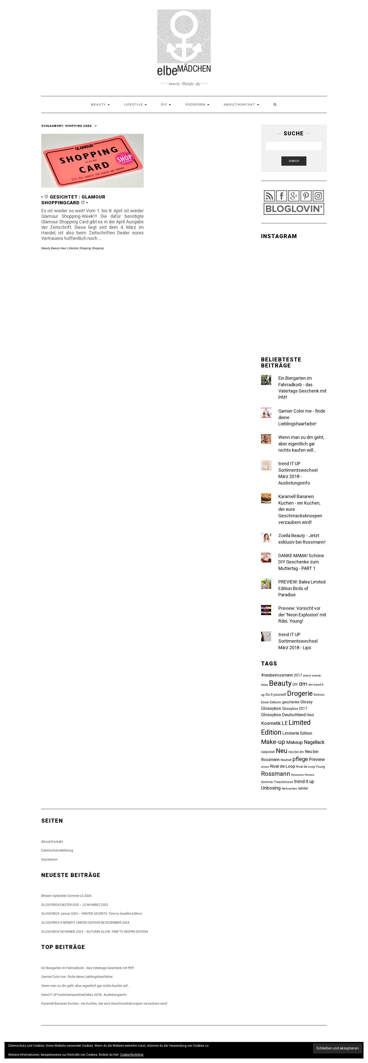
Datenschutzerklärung (57, 850)
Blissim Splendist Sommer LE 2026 (66, 896)
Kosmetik (271, 723)
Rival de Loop (282, 766)
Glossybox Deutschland (283, 714)
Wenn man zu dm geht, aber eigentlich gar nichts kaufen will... (301, 444)
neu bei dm (296, 752)
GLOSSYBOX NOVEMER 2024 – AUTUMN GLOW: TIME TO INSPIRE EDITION (94, 931)
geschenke (290, 702)
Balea (264, 685)
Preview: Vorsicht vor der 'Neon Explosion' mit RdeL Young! (302, 615)
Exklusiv (275, 702)
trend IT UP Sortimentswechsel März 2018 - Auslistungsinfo (84, 995)
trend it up (304, 781)
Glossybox (271, 708)
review (265, 766)
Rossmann (275, 773)
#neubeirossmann (277, 675)
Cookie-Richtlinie (131, 1054)
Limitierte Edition (297, 733)
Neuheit (286, 760)
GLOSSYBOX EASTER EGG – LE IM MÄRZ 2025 (74, 905)
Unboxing (271, 788)
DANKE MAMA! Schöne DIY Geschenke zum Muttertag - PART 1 (301, 562)
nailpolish (268, 752)
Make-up (273, 741)
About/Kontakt (240, 104)
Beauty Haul (58, 248)
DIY (164, 104)
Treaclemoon (283, 782)
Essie (265, 702)
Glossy (306, 702)
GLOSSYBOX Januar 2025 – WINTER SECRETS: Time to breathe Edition (91, 913)
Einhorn (319, 695)
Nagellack (314, 742)
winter (303, 788)
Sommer (267, 782)
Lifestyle (134, 104)
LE (285, 723)
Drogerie (300, 694)
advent (307, 675)
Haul (310, 715)
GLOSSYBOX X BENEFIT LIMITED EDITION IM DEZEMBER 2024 (85, 922)
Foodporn (196, 104)
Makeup (294, 742)
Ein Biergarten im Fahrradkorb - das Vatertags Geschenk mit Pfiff (87, 968)
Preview (317, 759)
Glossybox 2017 (294, 709)
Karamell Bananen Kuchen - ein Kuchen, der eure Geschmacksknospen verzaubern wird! (104, 1003)
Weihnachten (289, 788)
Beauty (99, 104)
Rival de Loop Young (310, 766)
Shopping (85, 248)
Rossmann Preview (302, 775)
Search (294, 161)
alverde (316, 675)
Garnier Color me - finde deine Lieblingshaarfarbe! (77, 977)
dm (303, 684)
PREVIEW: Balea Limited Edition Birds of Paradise (301, 588)
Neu (281, 750)
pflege (300, 759)
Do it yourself (276, 695)
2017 (298, 675)
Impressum (49, 859)
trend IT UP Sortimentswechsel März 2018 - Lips (298, 641)
